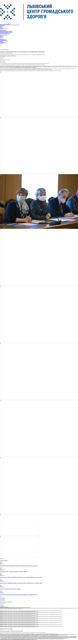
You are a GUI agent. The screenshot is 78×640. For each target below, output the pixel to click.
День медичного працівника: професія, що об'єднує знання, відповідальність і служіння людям (21, 583)
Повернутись (2, 558)
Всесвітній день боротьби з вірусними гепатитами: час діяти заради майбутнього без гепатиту (21, 577)
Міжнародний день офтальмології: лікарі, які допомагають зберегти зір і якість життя (19, 565)
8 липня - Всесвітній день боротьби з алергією (10, 588)
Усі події (1, 596)
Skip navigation (2, 25)
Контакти (2, 604)
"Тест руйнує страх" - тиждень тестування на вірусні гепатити (13, 571)
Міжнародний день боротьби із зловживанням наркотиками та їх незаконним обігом (18, 594)
